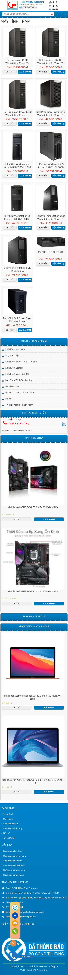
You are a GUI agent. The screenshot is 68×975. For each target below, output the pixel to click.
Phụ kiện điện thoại (15, 356)
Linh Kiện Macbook (15, 349)
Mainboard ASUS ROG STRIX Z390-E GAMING (33, 591)
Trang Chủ (8, 814)
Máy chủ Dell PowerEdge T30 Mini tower (17, 320)
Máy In (8, 399)
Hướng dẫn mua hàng (13, 875)
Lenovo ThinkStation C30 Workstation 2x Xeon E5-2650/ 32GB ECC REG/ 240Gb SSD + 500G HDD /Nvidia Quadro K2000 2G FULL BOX (50, 218)
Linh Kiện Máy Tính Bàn (17, 374)
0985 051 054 (19, 424)
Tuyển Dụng (9, 838)
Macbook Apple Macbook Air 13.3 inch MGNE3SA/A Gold (32, 697)
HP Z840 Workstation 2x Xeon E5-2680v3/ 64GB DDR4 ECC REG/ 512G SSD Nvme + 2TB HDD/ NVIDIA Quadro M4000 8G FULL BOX (17, 218)
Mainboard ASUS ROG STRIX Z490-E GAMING (33, 507)
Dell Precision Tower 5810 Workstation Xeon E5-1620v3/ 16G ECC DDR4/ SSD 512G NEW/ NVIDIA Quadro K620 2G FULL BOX (17, 114)
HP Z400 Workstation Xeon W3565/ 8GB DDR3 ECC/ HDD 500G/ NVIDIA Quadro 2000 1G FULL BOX (17, 166)
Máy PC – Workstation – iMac (20, 393)
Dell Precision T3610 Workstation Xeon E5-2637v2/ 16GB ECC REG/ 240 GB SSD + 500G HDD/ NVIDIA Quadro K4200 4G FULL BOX (17, 62)
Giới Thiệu (8, 819)
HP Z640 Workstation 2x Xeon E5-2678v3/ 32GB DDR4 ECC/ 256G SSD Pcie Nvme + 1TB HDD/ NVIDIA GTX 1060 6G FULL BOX (50, 166)
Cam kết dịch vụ (11, 824)
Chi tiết (10, 72)
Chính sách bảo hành (13, 851)
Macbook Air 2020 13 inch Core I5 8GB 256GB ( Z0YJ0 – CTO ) (33, 781)
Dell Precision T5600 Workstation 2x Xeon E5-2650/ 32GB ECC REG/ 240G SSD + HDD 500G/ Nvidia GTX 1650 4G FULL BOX (51, 62)
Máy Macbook (12, 386)
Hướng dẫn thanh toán (14, 870)
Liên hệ (6, 833)
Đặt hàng (24, 72)
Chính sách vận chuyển (14, 865)
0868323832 (26, 957)
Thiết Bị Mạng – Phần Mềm (19, 405)
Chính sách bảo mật (12, 861)
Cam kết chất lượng (12, 828)
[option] (32, 482)
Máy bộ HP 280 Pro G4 (50, 252)
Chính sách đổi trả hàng (14, 856)
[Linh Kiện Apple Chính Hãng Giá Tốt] (34, 5)
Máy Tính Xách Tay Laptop (19, 380)
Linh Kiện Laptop (14, 368)
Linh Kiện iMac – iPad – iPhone (21, 362)
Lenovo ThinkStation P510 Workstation (17, 269)
